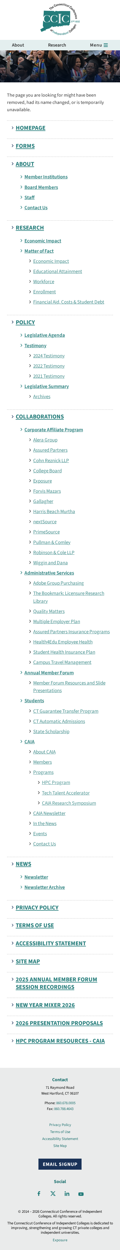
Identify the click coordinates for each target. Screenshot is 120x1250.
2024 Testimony (49, 355)
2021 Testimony (49, 376)
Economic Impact (42, 240)
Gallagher (43, 501)
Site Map (28, 961)
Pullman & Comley (51, 542)
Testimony (35, 345)
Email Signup (60, 1164)
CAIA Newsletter (49, 813)
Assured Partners (50, 450)
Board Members (41, 187)
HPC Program (56, 782)
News (23, 864)
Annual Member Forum (49, 672)
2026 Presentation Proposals (59, 1023)
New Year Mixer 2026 (45, 1005)
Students (34, 700)
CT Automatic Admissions (59, 721)
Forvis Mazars (47, 491)
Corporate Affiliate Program (53, 429)
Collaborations (40, 416)
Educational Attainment (57, 271)
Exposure (42, 481)
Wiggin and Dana (50, 562)
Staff (29, 197)
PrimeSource (46, 532)
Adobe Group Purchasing (58, 583)
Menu (96, 45)
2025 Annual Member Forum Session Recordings (56, 983)
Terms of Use (35, 925)
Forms (25, 146)
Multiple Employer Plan (56, 621)
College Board (47, 470)
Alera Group (45, 440)
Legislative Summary (46, 386)
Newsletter (36, 877)
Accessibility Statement (51, 943)
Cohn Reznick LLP (51, 460)
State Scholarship (51, 731)
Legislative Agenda (44, 335)
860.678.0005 (65, 1103)
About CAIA (44, 752)
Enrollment (44, 291)
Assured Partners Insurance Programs (71, 631)
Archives (41, 396)
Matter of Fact (39, 251)
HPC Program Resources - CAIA (60, 1041)
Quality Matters (49, 611)
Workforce (43, 281)
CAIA (29, 741)
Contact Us (35, 207)
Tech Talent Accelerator (66, 793)
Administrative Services (49, 573)
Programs (43, 772)
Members (42, 762)
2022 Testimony (49, 366)
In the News (45, 823)
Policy (25, 322)
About (18, 45)
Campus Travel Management (62, 662)
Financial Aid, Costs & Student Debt (68, 302)
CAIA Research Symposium (69, 803)
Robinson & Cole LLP (54, 552)
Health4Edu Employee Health (63, 642)
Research (57, 45)
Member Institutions (46, 176)
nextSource (45, 521)
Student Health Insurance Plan (64, 652)
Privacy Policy (37, 907)
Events (40, 833)
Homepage (30, 128)
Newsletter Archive (44, 887)
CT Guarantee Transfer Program (65, 711)
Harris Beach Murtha (54, 511)
